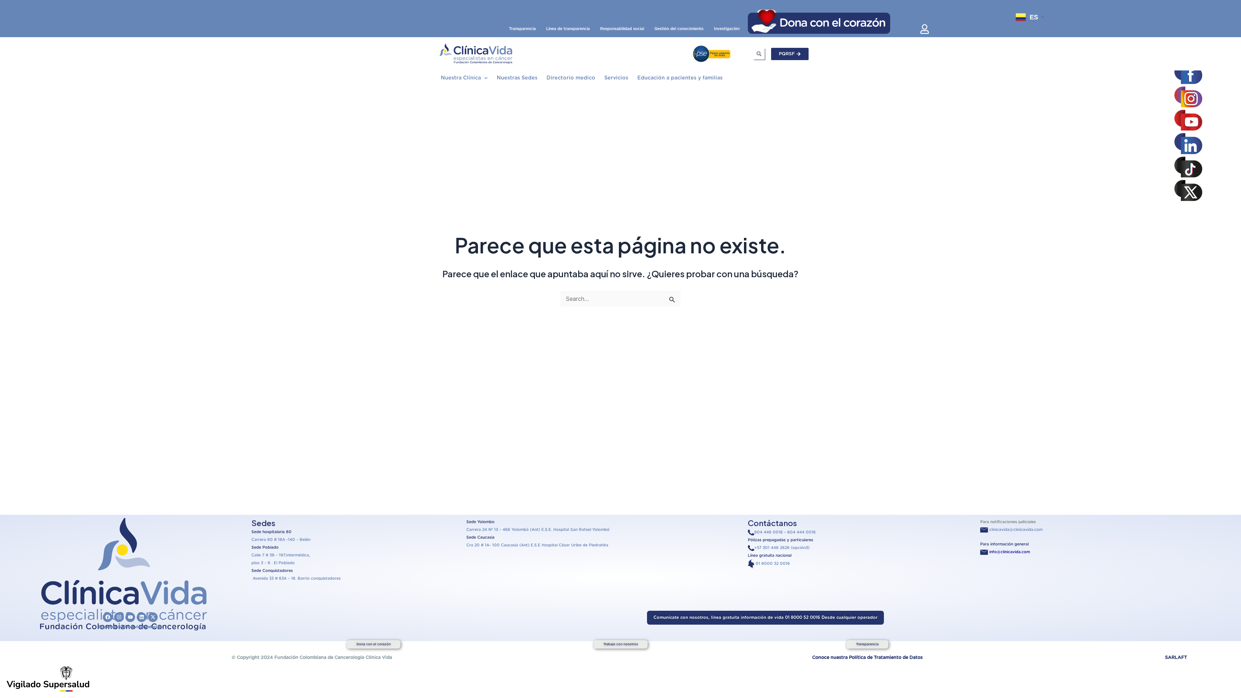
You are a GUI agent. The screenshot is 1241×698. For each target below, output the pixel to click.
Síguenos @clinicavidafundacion (130, 627)
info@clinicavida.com (1009, 552)
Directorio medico (570, 77)
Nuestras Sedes (517, 77)
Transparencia (522, 29)
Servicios (616, 77)
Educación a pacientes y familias (680, 77)
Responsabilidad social (622, 29)
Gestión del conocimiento (679, 29)
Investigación (726, 29)
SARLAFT (1176, 657)
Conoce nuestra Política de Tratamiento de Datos (867, 657)
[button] (765, 618)
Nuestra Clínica (461, 77)
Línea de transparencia (568, 29)
